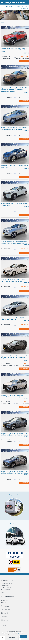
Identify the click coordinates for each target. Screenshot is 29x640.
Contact (3, 592)
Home (2, 22)
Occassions (4, 616)
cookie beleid (20, 633)
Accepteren (23, 636)
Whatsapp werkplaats (13, 6)
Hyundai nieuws (14, 524)
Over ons (3, 625)
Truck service (4, 600)
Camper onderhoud (14, 495)
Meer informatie (24, 61)
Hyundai (3, 623)
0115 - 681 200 (6, 589)
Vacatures (3, 602)
